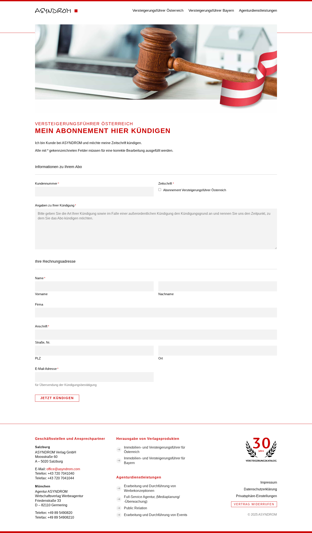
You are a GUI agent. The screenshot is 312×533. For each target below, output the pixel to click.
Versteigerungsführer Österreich (157, 10)
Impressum (268, 482)
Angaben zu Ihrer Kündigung (55, 205)
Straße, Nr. (42, 342)
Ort (160, 358)
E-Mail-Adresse (46, 368)
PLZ (38, 358)
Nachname (166, 294)
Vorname (41, 294)
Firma (39, 304)
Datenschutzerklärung (260, 489)
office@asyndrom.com (63, 469)
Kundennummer (47, 183)
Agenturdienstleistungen (258, 10)
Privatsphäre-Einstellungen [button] (256, 496)
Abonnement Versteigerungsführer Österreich (194, 190)
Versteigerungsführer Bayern (211, 10)
